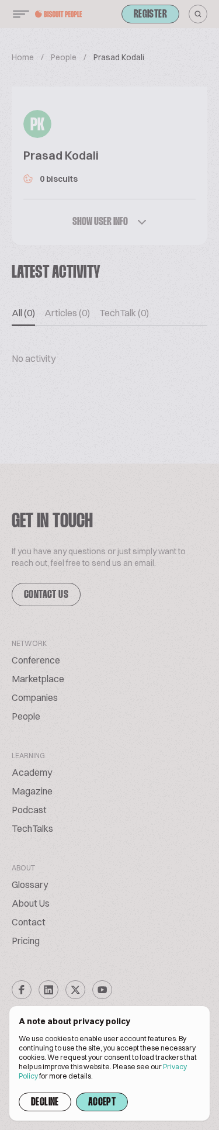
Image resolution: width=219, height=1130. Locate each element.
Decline (45, 1102)
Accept (102, 1102)
